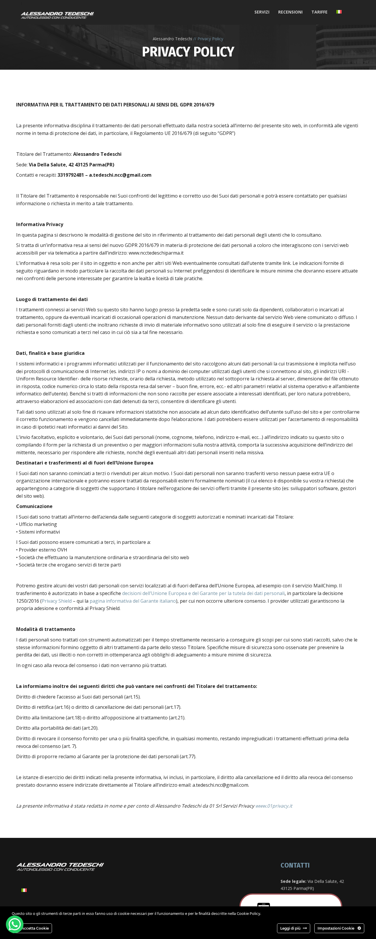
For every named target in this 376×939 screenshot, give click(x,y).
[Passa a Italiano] (24, 890)
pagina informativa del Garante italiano (133, 601)
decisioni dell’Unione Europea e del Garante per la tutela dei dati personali (203, 593)
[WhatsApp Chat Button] (15, 924)
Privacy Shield (57, 601)
